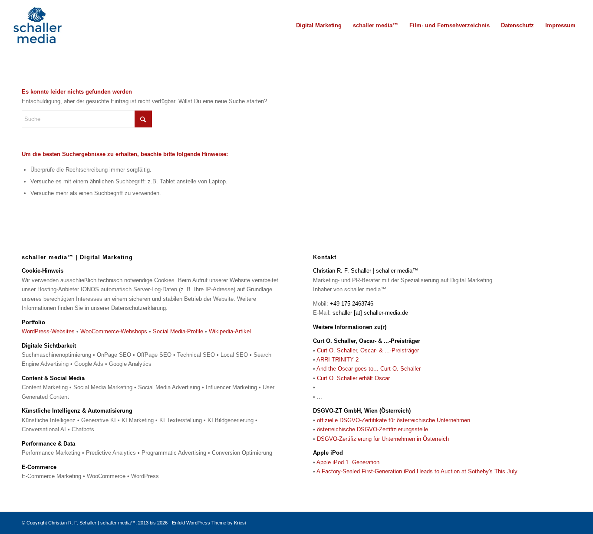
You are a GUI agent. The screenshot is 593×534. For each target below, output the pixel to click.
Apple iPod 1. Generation (347, 462)
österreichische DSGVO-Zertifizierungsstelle (372, 429)
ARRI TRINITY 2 (337, 359)
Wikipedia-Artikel (230, 331)
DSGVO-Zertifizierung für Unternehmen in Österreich (383, 439)
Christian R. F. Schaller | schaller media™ (91, 522)
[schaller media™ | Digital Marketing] (37, 25)
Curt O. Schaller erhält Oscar (353, 378)
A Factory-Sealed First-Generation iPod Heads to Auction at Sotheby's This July (416, 471)
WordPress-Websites (48, 331)
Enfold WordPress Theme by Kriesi (209, 522)
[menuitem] (318, 25)
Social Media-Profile (178, 331)
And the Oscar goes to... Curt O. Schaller (368, 368)
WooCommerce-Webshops (113, 331)
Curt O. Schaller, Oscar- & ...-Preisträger (368, 350)
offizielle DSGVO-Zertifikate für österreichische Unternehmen (393, 420)
